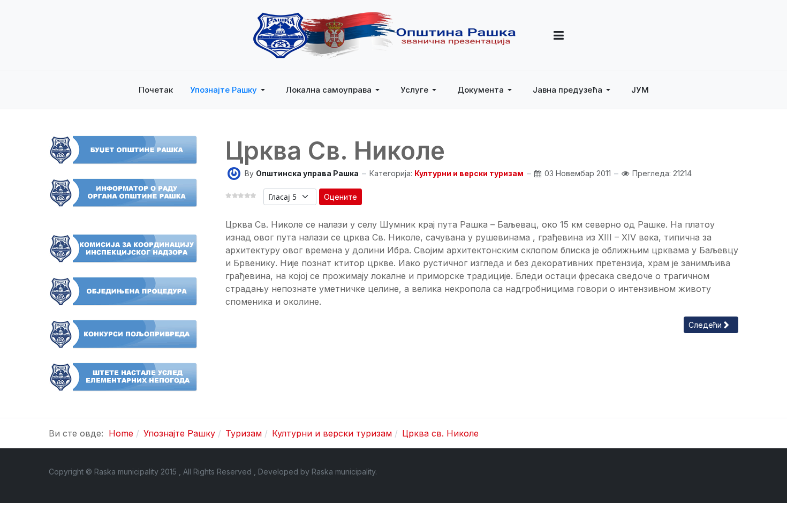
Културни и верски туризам (469, 173)
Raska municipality (343, 471)
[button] (559, 35)
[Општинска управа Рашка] (234, 172)
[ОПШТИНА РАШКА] (384, 35)
